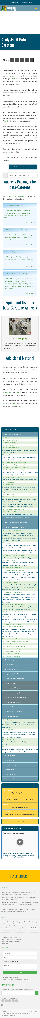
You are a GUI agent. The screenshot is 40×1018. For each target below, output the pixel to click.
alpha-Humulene (29, 752)
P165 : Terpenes (7, 747)
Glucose (13, 450)
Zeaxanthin (30, 259)
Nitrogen (17, 558)
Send (19, 972)
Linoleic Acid (14, 575)
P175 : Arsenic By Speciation (11, 651)
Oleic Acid (14, 577)
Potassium (5, 565)
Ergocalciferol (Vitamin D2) (23, 235)
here (8, 157)
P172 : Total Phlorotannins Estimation (13, 644)
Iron (17, 562)
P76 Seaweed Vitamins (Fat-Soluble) (17, 230)
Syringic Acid (9, 636)
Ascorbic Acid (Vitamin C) (26, 622)
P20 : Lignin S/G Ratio (9, 511)
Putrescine (5, 734)
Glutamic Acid (6, 502)
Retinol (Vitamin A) (11, 279)
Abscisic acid (29, 599)
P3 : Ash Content (7, 438)
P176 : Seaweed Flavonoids (10, 653)
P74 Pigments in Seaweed (14, 205)
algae (26, 395)
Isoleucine (35, 502)
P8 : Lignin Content (8, 455)
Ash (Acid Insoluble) (14, 460)
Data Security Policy (33, 1011)
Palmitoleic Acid (32, 577)
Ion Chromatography (20, 338)
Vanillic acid (13, 629)
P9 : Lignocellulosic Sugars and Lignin (13, 465)
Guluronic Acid (6, 489)
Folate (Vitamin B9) (32, 619)
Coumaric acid (29, 631)
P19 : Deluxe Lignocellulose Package (13, 470)
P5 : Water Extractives (9, 442)
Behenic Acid (16, 572)
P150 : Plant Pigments (9, 720)
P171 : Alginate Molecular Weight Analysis (15, 641)
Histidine (27, 502)
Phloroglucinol (20, 634)
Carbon (4, 558)
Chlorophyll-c (26, 210)
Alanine (4, 499)
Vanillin (28, 634)
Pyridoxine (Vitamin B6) (17, 619)
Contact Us (20, 821)
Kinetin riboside (19, 599)
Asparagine (26, 499)
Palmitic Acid (22, 577)
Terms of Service (9, 1015)
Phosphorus (32, 562)
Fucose (4, 533)
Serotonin (20, 732)
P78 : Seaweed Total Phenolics (11, 624)
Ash (35, 558)
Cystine (34, 499)
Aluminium (5, 562)
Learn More (20, 857)
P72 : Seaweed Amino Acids (10, 543)
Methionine (16, 504)
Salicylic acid (6, 602)
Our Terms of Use (22, 1011)
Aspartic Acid (18, 499)
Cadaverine (13, 734)
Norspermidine (22, 734)
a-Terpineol (5, 752)
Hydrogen (11, 558)
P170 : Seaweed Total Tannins (11, 639)
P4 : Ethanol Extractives (9, 440)
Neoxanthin (14, 215)
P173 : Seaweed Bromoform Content (13, 646)
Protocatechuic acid (24, 629)
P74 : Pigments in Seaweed (10, 582)
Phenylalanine (25, 504)
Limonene (29, 749)
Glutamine (15, 502)
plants (5, 403)
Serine (4, 506)
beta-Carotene (10, 235)
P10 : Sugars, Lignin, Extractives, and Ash (15, 467)
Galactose (5, 452)
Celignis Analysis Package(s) (16, 196)
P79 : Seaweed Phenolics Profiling (12, 626)
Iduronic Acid (16, 540)
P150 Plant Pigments (12, 252)
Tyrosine (25, 506)
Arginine (10, 499)
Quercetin (12, 634)
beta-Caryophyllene (16, 752)
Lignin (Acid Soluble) (19, 457)
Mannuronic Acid (30, 487)
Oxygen (30, 558)
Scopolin (4, 744)
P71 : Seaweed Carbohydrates (11, 530)
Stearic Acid (5, 580)
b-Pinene (11, 749)
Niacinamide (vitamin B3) (18, 617)
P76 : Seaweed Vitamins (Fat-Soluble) (14, 604)
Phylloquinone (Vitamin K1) (25, 286)
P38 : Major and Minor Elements (12, 567)
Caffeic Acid (17, 742)
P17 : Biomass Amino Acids (10, 497)
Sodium (17, 565)
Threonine (10, 506)
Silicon (12, 565)
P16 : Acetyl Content (8, 494)
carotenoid (6, 73)
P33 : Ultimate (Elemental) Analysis (13, 555)
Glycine (21, 502)
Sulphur (24, 558)
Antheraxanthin (23, 215)
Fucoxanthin (9, 210)
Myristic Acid (32, 575)
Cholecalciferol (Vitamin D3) (18, 281)
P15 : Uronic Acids (7, 484)
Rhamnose (13, 452)
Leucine (4, 504)
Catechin (5, 634)
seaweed (6, 381)
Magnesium (23, 562)
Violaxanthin (8, 218)
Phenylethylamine (29, 732)
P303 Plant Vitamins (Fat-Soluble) (16, 274)
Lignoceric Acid (15, 580)
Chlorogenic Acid (10, 631)
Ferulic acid (20, 631)
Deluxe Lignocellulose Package (10, 941)
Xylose (19, 450)
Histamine (13, 732)
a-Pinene (5, 749)
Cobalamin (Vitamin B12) (9, 622)
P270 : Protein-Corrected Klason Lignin (14, 462)
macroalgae (16, 79)
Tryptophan (18, 506)
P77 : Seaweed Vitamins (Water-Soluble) (14, 612)
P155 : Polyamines (8, 729)
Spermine (5, 737)
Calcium (12, 562)
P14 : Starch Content (8, 482)
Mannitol (10, 533)
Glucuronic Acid (7, 487)
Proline (33, 504)
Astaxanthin (17, 210)
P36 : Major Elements (8, 560)
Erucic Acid (34, 572)
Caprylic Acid (6, 577)
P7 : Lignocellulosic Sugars (10, 447)
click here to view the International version (15, 911)
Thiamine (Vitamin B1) (9, 614)
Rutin (23, 742)
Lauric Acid (5, 575)
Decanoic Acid (25, 572)
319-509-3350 (14, 2)
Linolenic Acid (23, 575)
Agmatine (19, 737)
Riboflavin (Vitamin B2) (24, 614)
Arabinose (33, 450)
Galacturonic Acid (18, 487)
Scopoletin (30, 742)
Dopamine (5, 732)
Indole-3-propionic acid (12, 597)
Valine (31, 506)
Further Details (31, 223)
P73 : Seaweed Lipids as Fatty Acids (13, 570)
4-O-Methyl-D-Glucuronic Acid (21, 489)
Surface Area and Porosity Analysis (11, 939)
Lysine (10, 504)
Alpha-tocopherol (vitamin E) (13, 237)
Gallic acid (5, 629)
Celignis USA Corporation (11, 1011)
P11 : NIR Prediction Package (11, 477)
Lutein (24, 213)
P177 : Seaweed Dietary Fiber (11, 656)
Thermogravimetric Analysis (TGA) (11, 937)
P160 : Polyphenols (8, 739)
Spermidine (32, 734)
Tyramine (12, 737)
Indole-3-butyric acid (27, 597)
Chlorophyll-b (17, 213)
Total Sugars (6, 450)
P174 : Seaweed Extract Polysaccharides (14, 649)
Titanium (23, 565)
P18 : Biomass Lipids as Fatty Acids (13, 509)
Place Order (19, 876)
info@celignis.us (27, 2)
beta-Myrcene (20, 749)
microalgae (7, 392)
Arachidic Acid (6, 572)
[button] (20, 842)
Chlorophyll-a (8, 213)
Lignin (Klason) (6, 457)
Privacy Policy (30, 1013)
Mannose (25, 450)
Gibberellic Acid (7, 594)
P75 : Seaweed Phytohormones (12, 592)
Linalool (35, 749)
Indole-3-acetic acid (19, 594)
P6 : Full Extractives (8, 445)
